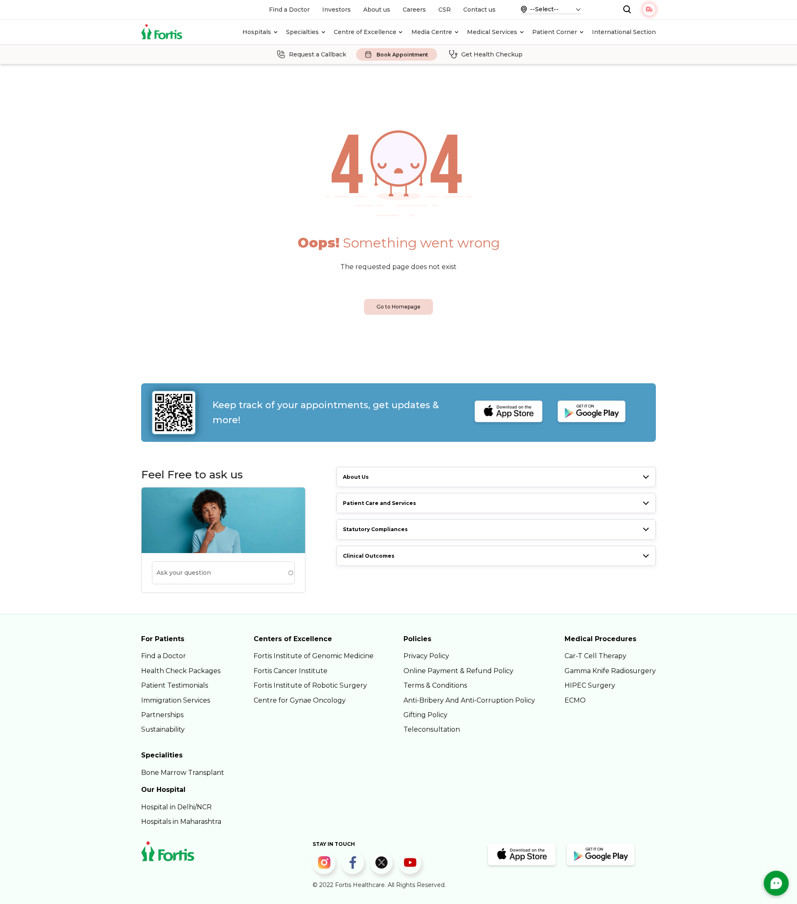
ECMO (575, 700)
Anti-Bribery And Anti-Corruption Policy (469, 700)
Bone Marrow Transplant (182, 773)
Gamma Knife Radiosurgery (610, 671)
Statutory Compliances (375, 529)
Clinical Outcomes (368, 556)
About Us (356, 477)
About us (376, 9)
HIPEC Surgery (590, 685)
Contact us (479, 9)
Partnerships (162, 715)
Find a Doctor (289, 9)
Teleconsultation (431, 729)
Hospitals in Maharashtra (181, 822)
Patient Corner (554, 32)
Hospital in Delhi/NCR (176, 807)
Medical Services (492, 32)
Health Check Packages (180, 671)
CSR (444, 9)
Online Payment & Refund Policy (458, 671)
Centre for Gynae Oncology (300, 700)
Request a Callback (317, 54)
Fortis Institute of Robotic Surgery (310, 685)
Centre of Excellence (365, 32)
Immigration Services (175, 700)
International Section (624, 32)
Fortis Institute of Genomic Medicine (314, 656)
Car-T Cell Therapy (595, 656)
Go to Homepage (398, 307)
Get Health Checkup (492, 54)
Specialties (302, 32)
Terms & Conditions (435, 685)
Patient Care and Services (379, 503)
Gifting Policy (425, 715)
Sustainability (163, 729)
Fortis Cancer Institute (291, 671)
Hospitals (256, 32)
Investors (336, 9)
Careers (414, 9)
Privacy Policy (426, 656)
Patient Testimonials (174, 685)
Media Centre (431, 32)
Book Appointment (402, 54)
